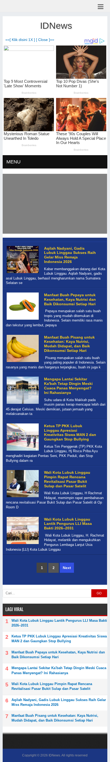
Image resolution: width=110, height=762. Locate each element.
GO (99, 593)
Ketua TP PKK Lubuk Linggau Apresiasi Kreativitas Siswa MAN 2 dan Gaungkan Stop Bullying (70, 432)
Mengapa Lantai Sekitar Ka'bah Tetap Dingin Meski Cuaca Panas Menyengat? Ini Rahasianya (68, 385)
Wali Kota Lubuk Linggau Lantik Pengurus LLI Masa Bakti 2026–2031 (68, 523)
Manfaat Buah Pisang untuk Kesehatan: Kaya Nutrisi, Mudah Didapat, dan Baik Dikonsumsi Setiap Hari (69, 344)
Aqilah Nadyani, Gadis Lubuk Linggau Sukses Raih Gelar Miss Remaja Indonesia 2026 (70, 255)
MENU (13, 161)
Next (67, 568)
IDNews (54, 755)
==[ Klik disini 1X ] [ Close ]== (29, 40)
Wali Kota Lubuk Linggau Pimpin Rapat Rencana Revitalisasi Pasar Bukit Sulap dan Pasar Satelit (67, 479)
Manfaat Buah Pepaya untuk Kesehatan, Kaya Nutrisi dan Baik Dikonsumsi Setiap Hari (70, 299)
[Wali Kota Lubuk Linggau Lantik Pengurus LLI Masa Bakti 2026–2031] (22, 544)
